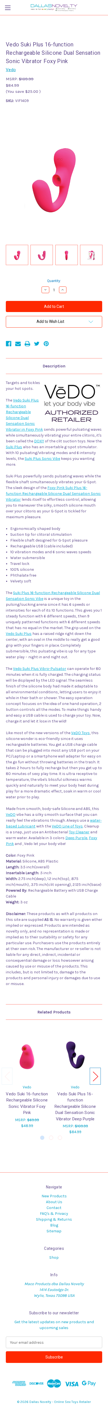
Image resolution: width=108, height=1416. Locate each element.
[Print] (27, 344)
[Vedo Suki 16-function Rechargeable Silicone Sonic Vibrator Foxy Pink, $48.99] (27, 1053)
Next (95, 1076)
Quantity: (54, 281)
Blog (54, 1225)
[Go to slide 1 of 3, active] (42, 1138)
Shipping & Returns (54, 1219)
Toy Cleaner (79, 832)
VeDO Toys (80, 733)
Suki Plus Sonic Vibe (42, 458)
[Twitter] (37, 344)
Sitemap (54, 1231)
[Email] (18, 344)
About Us (54, 1202)
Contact (54, 1207)
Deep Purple (76, 838)
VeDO (11, 814)
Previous (7, 1076)
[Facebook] (8, 344)
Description (54, 365)
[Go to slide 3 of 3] (60, 1138)
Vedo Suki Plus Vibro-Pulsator (39, 668)
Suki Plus (14, 447)
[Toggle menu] (7, 7)
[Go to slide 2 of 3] (51, 1138)
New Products (54, 1196)
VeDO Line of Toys (67, 826)
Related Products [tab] (54, 1011)
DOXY (39, 441)
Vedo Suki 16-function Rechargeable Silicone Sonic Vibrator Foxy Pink (27, 1103)
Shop (54, 1257)
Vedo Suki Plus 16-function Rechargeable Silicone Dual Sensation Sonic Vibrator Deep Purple (75, 1106)
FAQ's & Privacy (54, 1213)
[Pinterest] (46, 344)
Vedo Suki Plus (19, 633)
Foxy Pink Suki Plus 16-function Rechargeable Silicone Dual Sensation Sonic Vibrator (53, 493)
